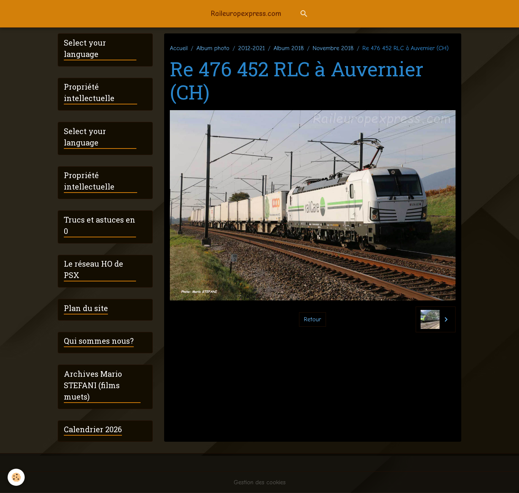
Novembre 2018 (333, 48)
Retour (312, 319)
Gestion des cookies (260, 482)
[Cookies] (16, 477)
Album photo (212, 48)
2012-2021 (251, 48)
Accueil (179, 48)
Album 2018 (289, 48)
